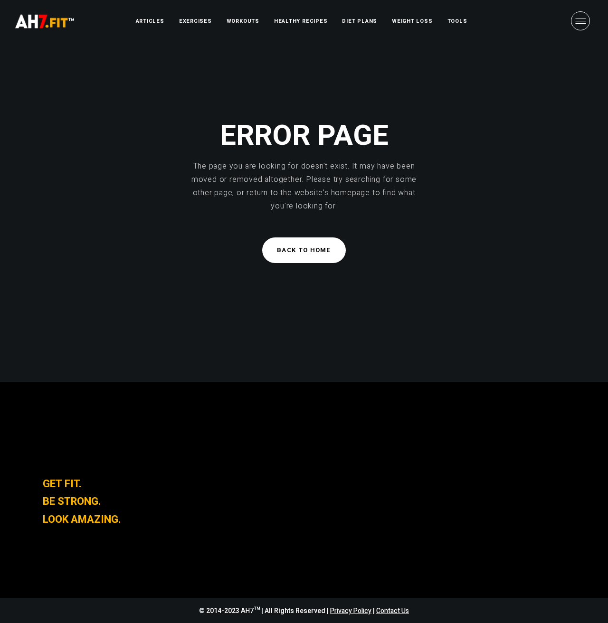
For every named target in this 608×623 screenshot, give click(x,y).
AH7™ (251, 611)
